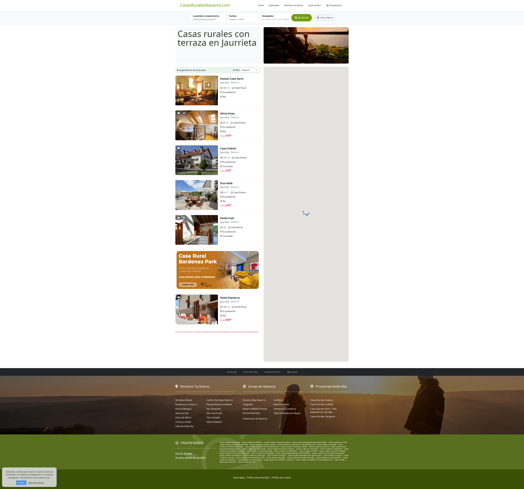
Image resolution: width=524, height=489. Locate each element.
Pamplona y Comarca (285, 408)
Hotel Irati (227, 218)
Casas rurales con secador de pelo (300, 457)
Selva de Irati (182, 413)
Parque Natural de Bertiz (219, 404)
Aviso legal (238, 477)
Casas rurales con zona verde (254, 449)
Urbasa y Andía (183, 421)
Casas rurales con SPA (246, 462)
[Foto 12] (201, 102)
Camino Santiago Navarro (219, 400)
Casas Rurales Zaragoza (322, 416)
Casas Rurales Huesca (321, 400)
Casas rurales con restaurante (250, 459)
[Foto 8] (196, 102)
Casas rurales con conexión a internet (279, 459)
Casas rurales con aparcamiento (329, 457)
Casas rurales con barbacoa (231, 455)
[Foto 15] (205, 102)
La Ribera (278, 400)
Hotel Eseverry (230, 297)
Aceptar (21, 482)
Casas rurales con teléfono (252, 442)
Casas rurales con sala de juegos (259, 451)
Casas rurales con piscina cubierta (280, 449)
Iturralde (226, 183)
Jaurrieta (224, 82)
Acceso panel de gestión (190, 458)
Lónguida (247, 404)
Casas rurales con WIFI (308, 451)
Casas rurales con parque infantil (294, 446)
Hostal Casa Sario (231, 78)
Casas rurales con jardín (275, 457)
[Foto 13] (202, 102)
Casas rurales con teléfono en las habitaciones (314, 459)
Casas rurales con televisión (331, 449)
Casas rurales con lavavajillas (262, 453)
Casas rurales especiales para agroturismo (305, 455)
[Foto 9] (197, 102)
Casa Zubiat (228, 148)
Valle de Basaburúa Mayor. (287, 413)
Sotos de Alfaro (183, 417)
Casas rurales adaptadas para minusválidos (293, 453)
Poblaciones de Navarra (255, 418)
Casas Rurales (250, 371)
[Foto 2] (189, 102)
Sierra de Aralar (214, 413)
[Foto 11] (200, 102)
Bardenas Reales (183, 400)
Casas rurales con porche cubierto (332, 451)
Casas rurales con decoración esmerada (328, 453)
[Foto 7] (195, 102)
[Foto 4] (191, 102)
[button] (306, 214)
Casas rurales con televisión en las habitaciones (296, 444)
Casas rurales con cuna (338, 442)
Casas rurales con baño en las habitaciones (262, 446)
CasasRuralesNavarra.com (205, 5)
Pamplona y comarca (186, 404)
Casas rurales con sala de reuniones (234, 444)
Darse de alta (183, 453)
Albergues (292, 371)
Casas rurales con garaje (327, 444)
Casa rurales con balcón (276, 455)
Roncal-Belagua (183, 408)
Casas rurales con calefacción (285, 451)
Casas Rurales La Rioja (321, 404)
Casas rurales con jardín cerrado (263, 444)
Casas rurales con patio (332, 455)
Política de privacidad (258, 477)
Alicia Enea (227, 113)
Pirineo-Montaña (251, 413)
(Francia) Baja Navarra (254, 400)
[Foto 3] (190, 102)
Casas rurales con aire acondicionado (234, 453)
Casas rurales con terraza (230, 442)
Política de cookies (281, 477)
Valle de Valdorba (184, 426)
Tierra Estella (213, 417)
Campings (232, 371)
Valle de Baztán (214, 421)
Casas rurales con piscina (319, 446)
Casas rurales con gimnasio (254, 455)
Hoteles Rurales (272, 371)
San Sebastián (213, 408)
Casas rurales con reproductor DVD (250, 457)
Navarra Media (281, 404)
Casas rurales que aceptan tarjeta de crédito (309, 442)
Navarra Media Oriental (255, 408)
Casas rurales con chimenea (307, 449)
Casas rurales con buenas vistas (277, 442)
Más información (36, 482)
